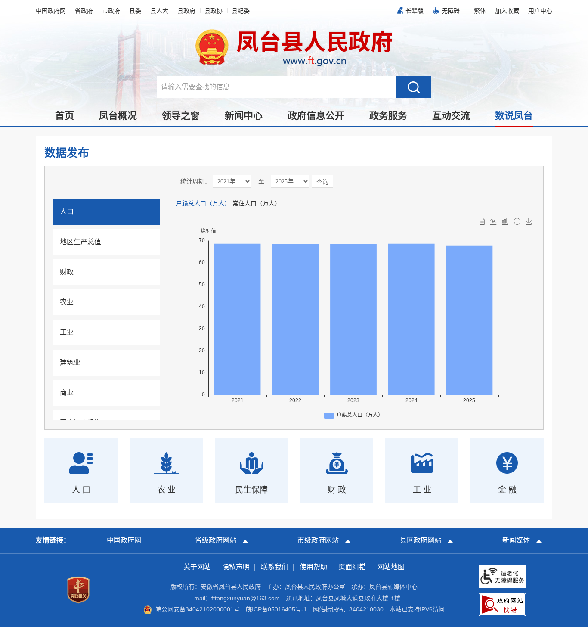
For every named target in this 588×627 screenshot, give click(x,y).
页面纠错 (352, 567)
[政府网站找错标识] (502, 603)
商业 (67, 392)
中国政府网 (51, 10)
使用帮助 (313, 567)
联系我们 (274, 567)
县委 (135, 10)
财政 (67, 272)
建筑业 (70, 362)
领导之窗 (181, 115)
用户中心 (540, 10)
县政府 (186, 10)
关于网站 (197, 567)
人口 (67, 211)
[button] (412, 11)
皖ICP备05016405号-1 (276, 609)
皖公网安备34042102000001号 (197, 609)
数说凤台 (514, 115)
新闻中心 (244, 115)
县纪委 (241, 10)
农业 (67, 302)
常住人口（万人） (256, 203)
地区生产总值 (80, 241)
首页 (64, 115)
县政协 (213, 10)
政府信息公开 (316, 115)
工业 (67, 332)
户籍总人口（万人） (203, 203)
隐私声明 (236, 567)
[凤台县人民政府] (294, 46)
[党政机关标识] (78, 589)
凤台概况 (118, 115)
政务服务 (388, 115)
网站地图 (391, 567)
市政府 (111, 10)
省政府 (84, 10)
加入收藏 (507, 10)
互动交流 (451, 115)
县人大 (159, 10)
